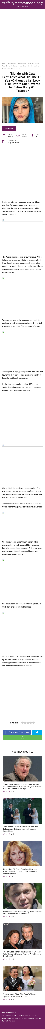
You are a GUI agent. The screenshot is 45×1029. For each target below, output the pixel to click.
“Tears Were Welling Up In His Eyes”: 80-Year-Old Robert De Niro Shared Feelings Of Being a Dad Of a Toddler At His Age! (22, 786)
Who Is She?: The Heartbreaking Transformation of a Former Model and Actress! (22, 913)
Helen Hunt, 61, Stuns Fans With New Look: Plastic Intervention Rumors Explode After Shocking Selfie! (20, 871)
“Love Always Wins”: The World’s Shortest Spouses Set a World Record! (20, 995)
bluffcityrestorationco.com (23, 3)
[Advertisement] (22, 37)
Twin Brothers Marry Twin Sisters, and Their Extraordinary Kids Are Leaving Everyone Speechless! (20, 829)
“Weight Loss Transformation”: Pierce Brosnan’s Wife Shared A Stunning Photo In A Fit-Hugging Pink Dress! (22, 954)
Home (4, 63)
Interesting (9, 128)
